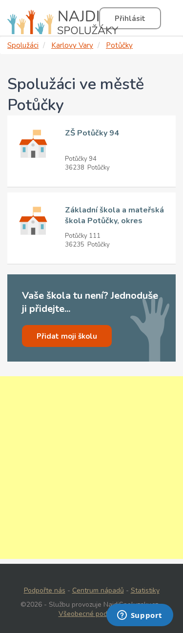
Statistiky (145, 590)
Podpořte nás (44, 590)
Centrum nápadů (98, 590)
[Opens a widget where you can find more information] (139, 616)
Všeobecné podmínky (92, 613)
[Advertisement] (91, 467)
